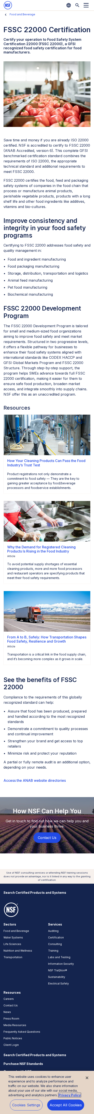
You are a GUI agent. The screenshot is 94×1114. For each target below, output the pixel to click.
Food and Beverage (22, 14)
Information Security (61, 963)
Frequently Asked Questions (21, 1031)
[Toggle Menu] (86, 5)
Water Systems (13, 937)
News (7, 1012)
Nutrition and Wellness (17, 950)
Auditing (53, 931)
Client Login (11, 1044)
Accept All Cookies (66, 1105)
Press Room (11, 1018)
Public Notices (12, 1038)
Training (53, 950)
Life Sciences (12, 944)
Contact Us (10, 1005)
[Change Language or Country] (68, 5)
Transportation (12, 957)
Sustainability (56, 977)
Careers (8, 998)
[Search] (77, 5)
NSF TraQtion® (57, 970)
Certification (56, 937)
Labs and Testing (59, 957)
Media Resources (14, 1025)
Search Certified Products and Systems (34, 892)
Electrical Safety (58, 983)
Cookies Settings (26, 1105)
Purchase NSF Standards (23, 1064)
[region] (47, 1092)
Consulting (55, 944)
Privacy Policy (70, 1095)
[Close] (87, 1078)
